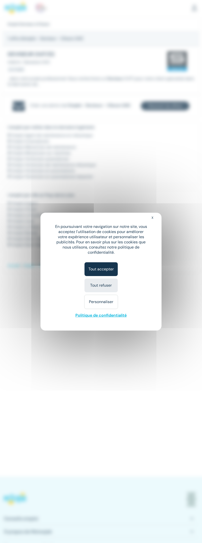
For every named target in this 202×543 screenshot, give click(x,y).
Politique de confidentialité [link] (101, 315)
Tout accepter (101, 269)
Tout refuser (101, 285)
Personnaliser (101, 301)
